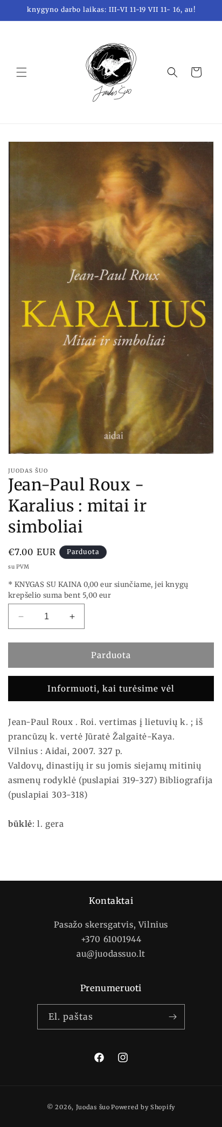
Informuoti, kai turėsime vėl (111, 688)
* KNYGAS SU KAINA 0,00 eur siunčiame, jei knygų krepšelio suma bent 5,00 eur (98, 590)
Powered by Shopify (143, 1107)
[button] (21, 72)
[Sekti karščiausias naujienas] (172, 1016)
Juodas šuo (93, 1107)
